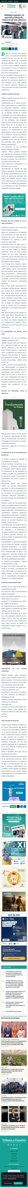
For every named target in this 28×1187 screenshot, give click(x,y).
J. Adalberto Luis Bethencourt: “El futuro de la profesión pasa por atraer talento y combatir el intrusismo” (13, 1127)
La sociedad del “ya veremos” (14, 1011)
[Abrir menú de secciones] (2, 6)
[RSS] (20, 1144)
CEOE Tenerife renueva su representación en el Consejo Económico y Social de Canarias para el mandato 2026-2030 (13, 1042)
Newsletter (10, 1)
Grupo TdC (14, 1158)
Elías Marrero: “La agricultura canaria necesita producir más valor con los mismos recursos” (12, 1071)
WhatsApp (4, 48)
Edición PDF (4, 1)
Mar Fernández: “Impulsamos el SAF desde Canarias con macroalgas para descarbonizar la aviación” (15, 1005)
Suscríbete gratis (14, 1171)
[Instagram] (14, 1145)
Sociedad (3, 1095)
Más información (12, 1178)
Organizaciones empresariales (10, 1039)
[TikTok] (17, 1145)
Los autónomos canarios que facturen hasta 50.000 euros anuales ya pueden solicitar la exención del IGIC (14, 974)
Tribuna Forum (14, 1160)
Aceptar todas (18, 1183)
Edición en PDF (14, 1151)
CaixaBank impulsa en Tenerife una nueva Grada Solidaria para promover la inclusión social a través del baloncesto (14, 1099)
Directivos (14, 12)
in (16, 48)
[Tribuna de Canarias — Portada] (11, 6)
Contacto (16, 1)
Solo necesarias (8, 1183)
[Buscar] (26, 1)
